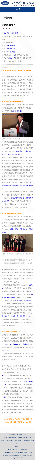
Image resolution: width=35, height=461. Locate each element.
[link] (17, 125)
